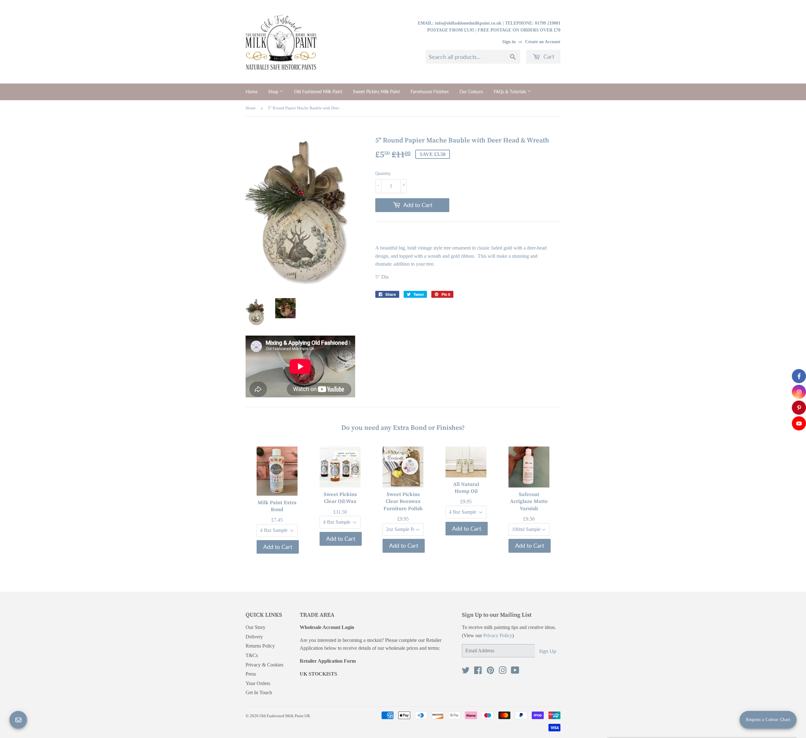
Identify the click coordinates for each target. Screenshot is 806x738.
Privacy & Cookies (264, 664)
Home (252, 91)
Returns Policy (260, 646)
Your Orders (258, 683)
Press (251, 674)
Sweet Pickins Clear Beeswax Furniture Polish (403, 501)
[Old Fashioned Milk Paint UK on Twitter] (465, 671)
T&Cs (252, 655)
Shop (274, 91)
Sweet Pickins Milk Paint (376, 91)
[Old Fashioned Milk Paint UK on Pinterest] (490, 671)
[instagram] (799, 392)
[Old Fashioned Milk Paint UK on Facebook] (478, 671)
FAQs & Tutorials (510, 91)
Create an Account (542, 41)
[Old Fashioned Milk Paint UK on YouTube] (515, 671)
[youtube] (799, 423)
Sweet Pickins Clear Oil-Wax (340, 497)
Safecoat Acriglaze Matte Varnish (529, 501)
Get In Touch (259, 692)
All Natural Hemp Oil (466, 487)
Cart (548, 56)
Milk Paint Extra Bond (277, 505)
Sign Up (547, 651)
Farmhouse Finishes (430, 91)
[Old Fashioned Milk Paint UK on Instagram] (503, 671)
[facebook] (799, 376)
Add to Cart (277, 546)
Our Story (255, 627)
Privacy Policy (497, 635)
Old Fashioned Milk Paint (318, 91)
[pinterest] (799, 408)
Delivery (254, 636)
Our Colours (471, 91)
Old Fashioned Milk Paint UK (284, 715)
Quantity (383, 173)
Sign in (509, 41)
